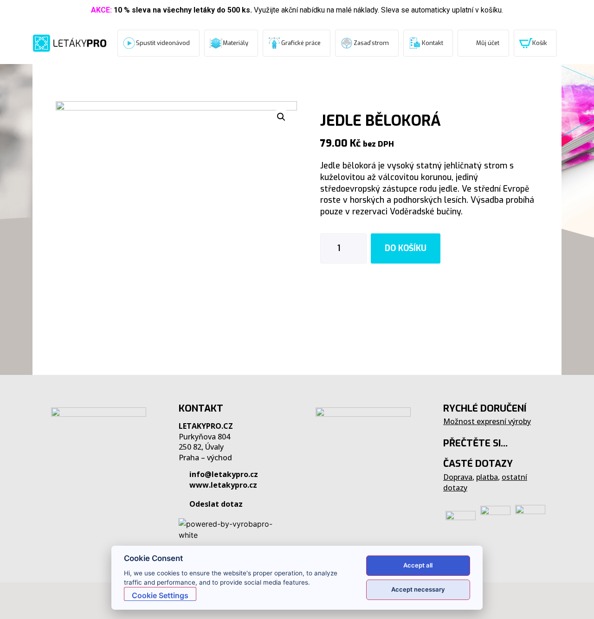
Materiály (235, 43)
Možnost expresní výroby (487, 421)
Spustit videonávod (163, 43)
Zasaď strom (371, 43)
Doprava (457, 477)
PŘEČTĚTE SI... (475, 443)
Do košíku (405, 248)
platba (487, 477)
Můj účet (487, 43)
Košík (539, 43)
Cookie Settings (160, 595)
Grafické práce (301, 43)
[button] (18, 600)
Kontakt (432, 43)
